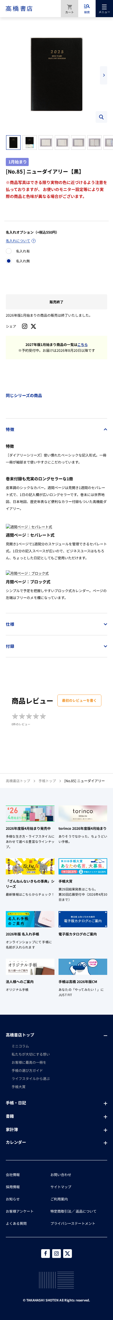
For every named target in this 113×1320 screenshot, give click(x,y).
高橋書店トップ (18, 780)
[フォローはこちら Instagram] (24, 326)
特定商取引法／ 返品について (73, 1211)
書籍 (10, 1116)
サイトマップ (60, 1186)
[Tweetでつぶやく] (33, 326)
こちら (82, 344)
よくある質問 (16, 1223)
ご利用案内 (59, 1198)
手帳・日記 (16, 1103)
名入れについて (18, 240)
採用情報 (13, 1186)
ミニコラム (20, 1045)
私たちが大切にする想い (31, 1054)
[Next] (103, 75)
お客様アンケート (20, 1211)
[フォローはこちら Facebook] (45, 1253)
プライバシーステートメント (72, 1223)
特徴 (10, 429)
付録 (10, 646)
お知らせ (13, 1198)
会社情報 (13, 1174)
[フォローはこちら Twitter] (67, 1253)
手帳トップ (47, 780)
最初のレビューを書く (79, 700)
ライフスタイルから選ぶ (31, 1078)
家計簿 (12, 1129)
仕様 (10, 624)
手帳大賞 (18, 1086)
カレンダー (16, 1142)
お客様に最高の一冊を (29, 1062)
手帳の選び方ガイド (27, 1070)
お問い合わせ (60, 1174)
